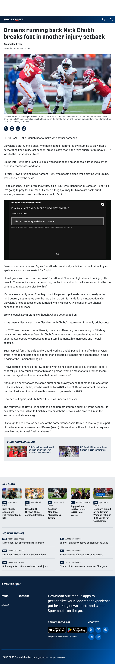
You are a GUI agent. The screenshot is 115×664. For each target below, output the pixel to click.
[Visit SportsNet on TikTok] (98, 636)
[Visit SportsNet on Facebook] (106, 629)
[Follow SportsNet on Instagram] (91, 636)
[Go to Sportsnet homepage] (13, 20)
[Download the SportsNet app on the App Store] (57, 629)
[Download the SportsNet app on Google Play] (76, 629)
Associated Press (13, 44)
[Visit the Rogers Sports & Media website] (16, 657)
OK (57, 254)
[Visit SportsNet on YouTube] (98, 629)
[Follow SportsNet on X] (91, 629)
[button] (103, 19)
